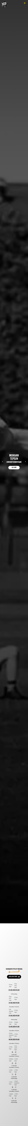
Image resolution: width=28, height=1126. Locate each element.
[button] (24, 3)
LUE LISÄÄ (14, 467)
